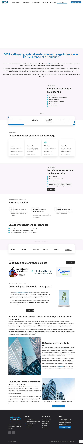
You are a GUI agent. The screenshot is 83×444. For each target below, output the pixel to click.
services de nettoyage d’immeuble (64, 348)
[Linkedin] (13, 432)
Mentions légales (12, 441)
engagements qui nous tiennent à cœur (22, 292)
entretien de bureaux (28, 386)
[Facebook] (9, 432)
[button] (76, 2)
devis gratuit (60, 366)
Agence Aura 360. (71, 441)
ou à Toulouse (49, 63)
